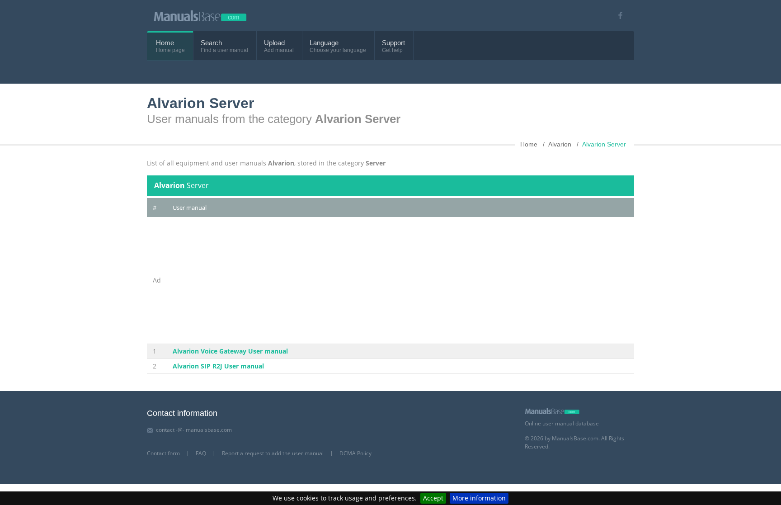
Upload (274, 42)
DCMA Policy (355, 453)
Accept (433, 498)
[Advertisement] (400, 280)
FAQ (201, 453)
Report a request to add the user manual (273, 453)
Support (393, 42)
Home (165, 42)
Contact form (163, 453)
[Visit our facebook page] (617, 15)
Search (211, 42)
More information (479, 498)
